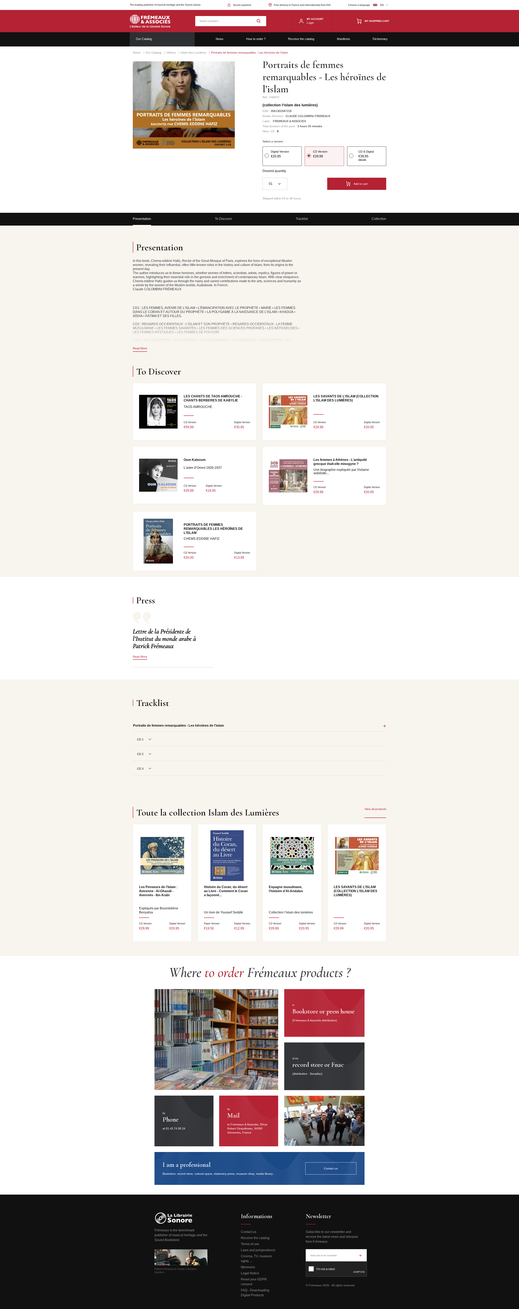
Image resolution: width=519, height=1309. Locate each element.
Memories (248, 1267)
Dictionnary (380, 39)
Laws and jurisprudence (258, 1250)
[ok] (360, 1255)
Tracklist (302, 218)
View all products (375, 809)
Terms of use (250, 1244)
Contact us (248, 1232)
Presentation (142, 218)
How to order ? (256, 39)
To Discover (223, 218)
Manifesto (343, 39)
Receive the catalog (301, 39)
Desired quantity (274, 171)
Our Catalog (144, 39)
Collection (379, 218)
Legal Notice (250, 1273)
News (219, 39)
